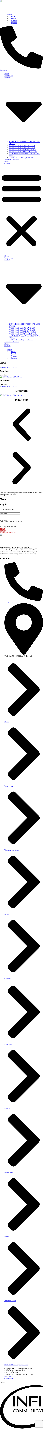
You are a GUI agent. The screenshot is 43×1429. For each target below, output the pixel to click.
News (6, 162)
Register (3, 530)
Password (4, 513)
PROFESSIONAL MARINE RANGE (22, 150)
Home (6, 74)
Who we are (8, 76)
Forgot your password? (8, 532)
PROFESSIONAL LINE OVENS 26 (22, 146)
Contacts (7, 163)
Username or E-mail (7, 509)
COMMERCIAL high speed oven (21, 158)
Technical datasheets (11, 160)
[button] (21, 209)
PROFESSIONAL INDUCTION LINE (23, 152)
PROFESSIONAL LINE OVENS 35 (22, 148)
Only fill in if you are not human (11, 521)
